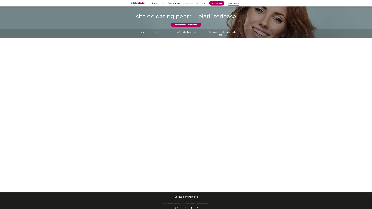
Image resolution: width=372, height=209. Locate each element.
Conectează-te (233, 3)
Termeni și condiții (189, 203)
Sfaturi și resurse (174, 3)
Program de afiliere (178, 203)
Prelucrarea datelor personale (202, 203)
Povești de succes (190, 3)
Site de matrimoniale (156, 3)
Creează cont (217, 3)
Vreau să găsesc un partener (186, 25)
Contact (203, 3)
